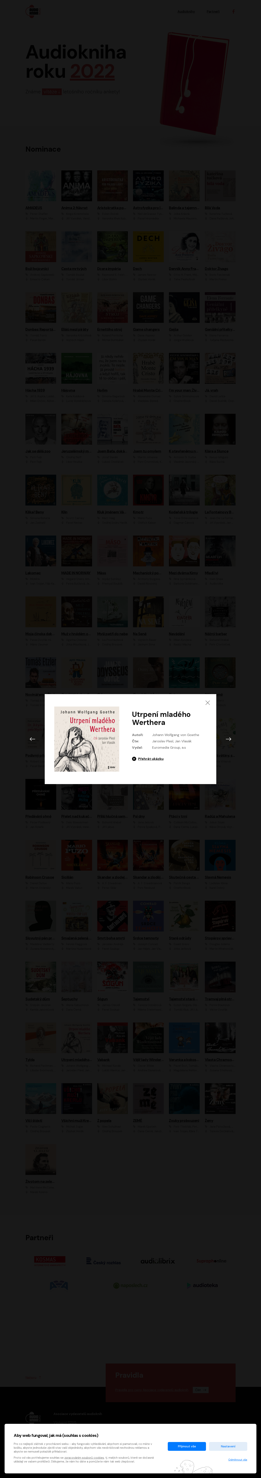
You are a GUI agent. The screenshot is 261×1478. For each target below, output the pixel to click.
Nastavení (228, 1446)
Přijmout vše (187, 1446)
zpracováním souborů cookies (84, 1458)
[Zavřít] (208, 703)
